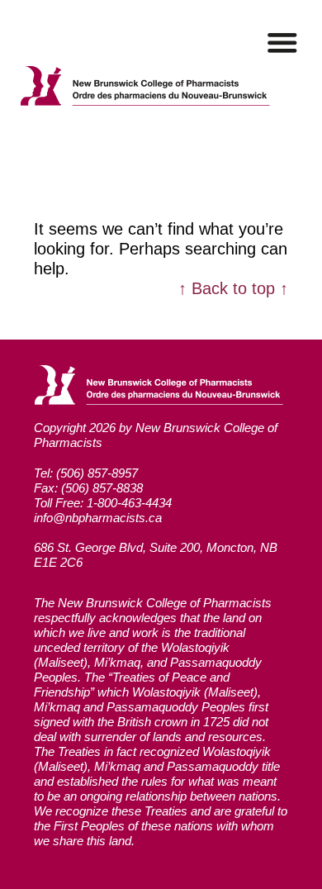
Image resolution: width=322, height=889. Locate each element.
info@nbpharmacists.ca (98, 518)
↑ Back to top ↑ (233, 288)
